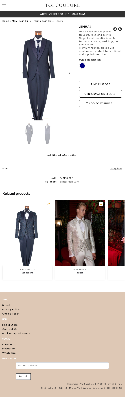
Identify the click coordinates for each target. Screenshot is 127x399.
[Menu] (7, 5)
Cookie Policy (11, 313)
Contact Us (9, 329)
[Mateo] (115, 29)
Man (14, 21)
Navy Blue (116, 168)
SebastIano (27, 272)
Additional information (62, 155)
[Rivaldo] (120, 29)
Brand (6, 305)
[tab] (62, 155)
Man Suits (25, 21)
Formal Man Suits (44, 21)
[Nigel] (80, 233)
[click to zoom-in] (38, 72)
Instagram (9, 348)
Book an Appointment (16, 333)
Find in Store (100, 84)
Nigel (80, 272)
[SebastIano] (27, 233)
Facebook (8, 344)
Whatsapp (9, 353)
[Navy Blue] (82, 66)
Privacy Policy (11, 309)
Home (5, 21)
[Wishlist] (48, 204)
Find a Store (10, 324)
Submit (23, 376)
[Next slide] (69, 72)
